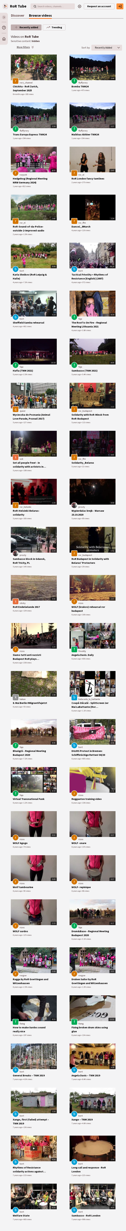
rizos (80, 603)
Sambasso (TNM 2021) (85, 371)
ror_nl (81, 175)
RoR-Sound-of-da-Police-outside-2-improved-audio (28, 228)
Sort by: (86, 47)
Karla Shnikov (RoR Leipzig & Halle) (30, 276)
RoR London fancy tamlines (88, 178)
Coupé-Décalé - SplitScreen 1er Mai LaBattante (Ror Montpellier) (90, 705)
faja (80, 319)
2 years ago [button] (76, 182)
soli (21, 459)
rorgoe (23, 975)
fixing (22, 1023)
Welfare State (21, 1215)
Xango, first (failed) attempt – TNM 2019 (31, 1121)
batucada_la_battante (89, 699)
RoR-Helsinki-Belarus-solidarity (26, 513)
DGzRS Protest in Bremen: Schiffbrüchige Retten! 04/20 (88, 753)
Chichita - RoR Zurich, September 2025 (25, 88)
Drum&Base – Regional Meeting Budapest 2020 (90, 933)
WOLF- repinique (81, 887)
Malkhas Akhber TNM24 (85, 134)
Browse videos (40, 15)
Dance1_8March (81, 226)
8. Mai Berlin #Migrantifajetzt (30, 703)
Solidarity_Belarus (83, 463)
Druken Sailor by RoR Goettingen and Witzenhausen (90, 981)
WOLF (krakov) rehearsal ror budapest (88, 609)
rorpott (23, 175)
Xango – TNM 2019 (82, 1119)
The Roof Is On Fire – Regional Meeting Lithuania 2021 (89, 324)
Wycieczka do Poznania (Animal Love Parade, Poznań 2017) (31, 417)
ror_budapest (85, 411)
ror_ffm (82, 223)
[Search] (34, 6)
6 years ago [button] (17, 610)
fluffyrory (83, 82)
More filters (23, 47)
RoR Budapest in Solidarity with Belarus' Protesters (90, 561)
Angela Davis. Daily (83, 655)
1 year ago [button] (76, 90)
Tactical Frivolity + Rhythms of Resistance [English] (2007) (90, 276)
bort (22, 271)
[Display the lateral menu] (4, 17)
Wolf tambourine (23, 887)
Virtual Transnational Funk (28, 799)
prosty (81, 507)
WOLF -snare (79, 843)
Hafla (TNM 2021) (23, 371)
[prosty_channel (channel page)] (74, 505)
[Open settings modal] (79, 6)
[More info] (4, 27)
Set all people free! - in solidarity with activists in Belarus (28, 465)
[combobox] (103, 47)
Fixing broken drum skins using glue (90, 1029)
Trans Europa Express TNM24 (30, 134)
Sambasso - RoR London (86, 1215)
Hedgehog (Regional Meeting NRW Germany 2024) (30, 180)
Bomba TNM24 (80, 86)
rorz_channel (26, 82)
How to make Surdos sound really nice (29, 1029)
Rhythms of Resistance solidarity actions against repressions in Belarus (28, 1170)
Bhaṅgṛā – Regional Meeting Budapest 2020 (29, 753)
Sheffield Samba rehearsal (28, 322)
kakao (23, 699)
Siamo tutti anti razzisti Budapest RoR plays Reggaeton (27, 657)
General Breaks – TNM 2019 (29, 1075)
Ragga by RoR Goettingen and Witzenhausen (30, 981)
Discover (17, 15)
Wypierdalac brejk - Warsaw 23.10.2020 (88, 513)
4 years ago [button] (76, 230)
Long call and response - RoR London (89, 1169)
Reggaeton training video (87, 799)
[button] (118, 47)
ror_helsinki (25, 507)
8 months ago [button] (18, 94)
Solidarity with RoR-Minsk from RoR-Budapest (90, 417)
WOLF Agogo (20, 843)
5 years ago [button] (17, 374)
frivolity (82, 651)
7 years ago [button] (17, 1079)
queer (23, 411)
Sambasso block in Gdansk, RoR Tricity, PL (29, 561)
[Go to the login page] (119, 6)
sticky (23, 603)
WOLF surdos (20, 931)
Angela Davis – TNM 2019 (86, 1075)
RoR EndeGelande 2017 (26, 607)
